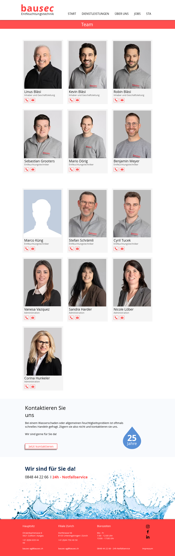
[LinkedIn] (147, 537)
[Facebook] (147, 531)
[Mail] (32, 100)
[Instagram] (147, 526)
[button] (96, 13)
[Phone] (26, 100)
